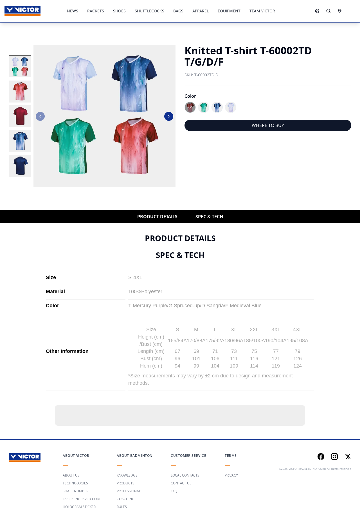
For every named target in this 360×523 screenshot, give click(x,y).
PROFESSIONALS (130, 491)
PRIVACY (231, 475)
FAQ (174, 491)
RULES (122, 506)
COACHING (125, 499)
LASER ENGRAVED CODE (82, 499)
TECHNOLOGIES (75, 483)
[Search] (328, 11)
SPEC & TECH (209, 216)
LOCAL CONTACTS (185, 475)
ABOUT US (71, 475)
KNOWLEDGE (127, 475)
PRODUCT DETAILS (157, 216)
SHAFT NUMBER (75, 491)
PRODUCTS (125, 483)
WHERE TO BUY (268, 125)
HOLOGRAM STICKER (79, 506)
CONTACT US (181, 483)
